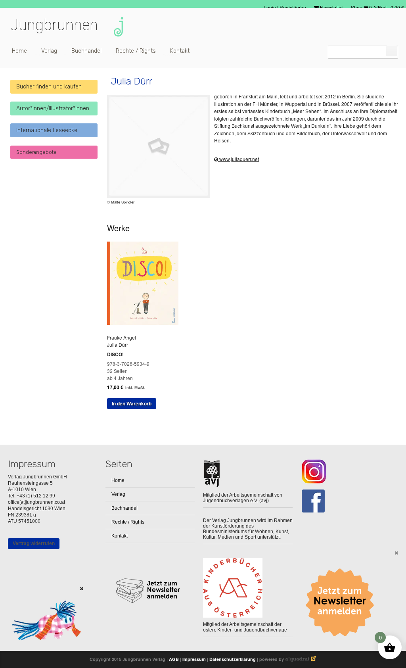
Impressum (194, 659)
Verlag (49, 51)
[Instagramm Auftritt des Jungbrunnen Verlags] (345, 471)
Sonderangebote (36, 152)
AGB (174, 659)
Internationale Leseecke (46, 130)
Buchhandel (86, 51)
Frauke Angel (121, 337)
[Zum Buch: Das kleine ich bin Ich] (43, 650)
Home (19, 51)
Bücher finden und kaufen (49, 86)
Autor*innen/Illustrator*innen (52, 108)
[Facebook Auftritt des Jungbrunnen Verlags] (345, 501)
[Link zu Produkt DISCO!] (145, 322)
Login (270, 7)
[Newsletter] (342, 602)
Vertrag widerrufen (34, 543)
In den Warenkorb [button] (131, 403)
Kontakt (180, 51)
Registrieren (293, 7)
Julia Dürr (117, 344)
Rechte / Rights (136, 51)
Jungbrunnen (54, 25)
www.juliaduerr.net (238, 158)
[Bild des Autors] (158, 146)
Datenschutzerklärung (232, 659)
